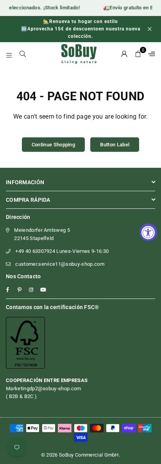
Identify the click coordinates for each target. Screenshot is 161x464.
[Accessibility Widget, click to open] (148, 232)
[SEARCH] (23, 54)
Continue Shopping (53, 145)
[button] (138, 54)
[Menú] (9, 54)
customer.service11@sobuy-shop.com (59, 264)
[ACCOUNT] (124, 54)
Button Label (114, 145)
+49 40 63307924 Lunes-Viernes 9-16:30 (62, 251)
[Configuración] (150, 54)
